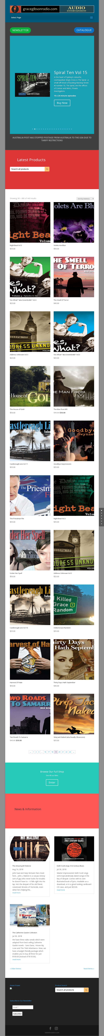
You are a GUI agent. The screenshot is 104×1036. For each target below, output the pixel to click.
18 (52, 752)
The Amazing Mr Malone (21, 866)
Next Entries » (89, 968)
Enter (52, 782)
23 (70, 752)
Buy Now (62, 103)
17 (49, 752)
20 (59, 752)
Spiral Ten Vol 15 (70, 72)
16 (45, 752)
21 (63, 752)
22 (66, 752)
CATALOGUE (84, 30)
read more (16, 893)
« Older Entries (15, 968)
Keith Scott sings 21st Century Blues (70, 866)
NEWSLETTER (20, 30)
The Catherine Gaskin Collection (24, 932)
